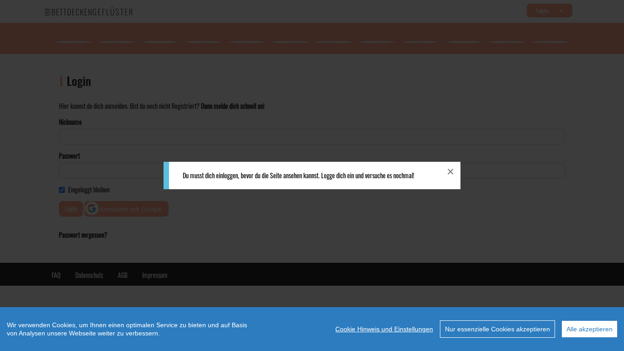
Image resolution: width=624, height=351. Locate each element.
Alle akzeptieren (589, 329)
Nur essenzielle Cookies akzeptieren (497, 329)
